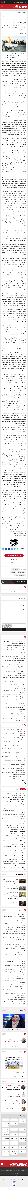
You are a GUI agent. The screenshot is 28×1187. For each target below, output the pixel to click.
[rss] (4, 1179)
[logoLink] (20, 6)
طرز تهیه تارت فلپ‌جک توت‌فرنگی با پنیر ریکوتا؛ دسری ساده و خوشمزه (13, 784)
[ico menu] (3, 6)
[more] (4, 874)
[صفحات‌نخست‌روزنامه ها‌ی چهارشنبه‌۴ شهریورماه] (14, 1063)
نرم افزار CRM (14, 1135)
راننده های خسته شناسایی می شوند (17, 591)
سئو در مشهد (23, 1135)
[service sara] (21, 2)
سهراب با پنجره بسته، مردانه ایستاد (14, 1096)
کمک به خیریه (6, 1138)
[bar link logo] (3, 2)
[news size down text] (8, 34)
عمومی (19, 12)
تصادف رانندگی (21, 572)
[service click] (14, 2)
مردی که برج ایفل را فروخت (13, 902)
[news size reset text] (5, 34)
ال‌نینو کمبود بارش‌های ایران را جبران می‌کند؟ (12, 1108)
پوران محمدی (15, 569)
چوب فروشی (14, 1120)
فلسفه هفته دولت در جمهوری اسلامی (13, 1039)
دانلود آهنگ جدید (6, 1130)
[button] (18, 1047)
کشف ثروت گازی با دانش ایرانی (14, 1104)
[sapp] (23, 1179)
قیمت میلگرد (6, 1151)
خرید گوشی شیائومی (6, 1124)
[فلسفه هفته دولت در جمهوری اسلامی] (23, 1040)
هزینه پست (23, 1129)
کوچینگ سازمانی (14, 1147)
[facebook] (9, 549)
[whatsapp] (17, 549)
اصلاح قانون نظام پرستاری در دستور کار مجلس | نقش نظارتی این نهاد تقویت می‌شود (11, 1088)
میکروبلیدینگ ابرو (14, 1143)
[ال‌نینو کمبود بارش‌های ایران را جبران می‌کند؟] (23, 1109)
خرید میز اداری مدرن (14, 1152)
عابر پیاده (13, 572)
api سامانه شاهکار (24, 1121)
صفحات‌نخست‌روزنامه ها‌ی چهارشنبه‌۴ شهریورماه (16, 1073)
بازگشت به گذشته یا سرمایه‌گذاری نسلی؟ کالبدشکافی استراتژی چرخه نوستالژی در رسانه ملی (10, 881)
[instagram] (8, 1179)
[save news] (8, 16)
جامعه (24, 12)
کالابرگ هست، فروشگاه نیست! (12, 898)
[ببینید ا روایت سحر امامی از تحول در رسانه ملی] (14, 1021)
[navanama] (25, 2)
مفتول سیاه (23, 1147)
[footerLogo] (18, 1164)
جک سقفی (23, 1151)
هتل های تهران (14, 1138)
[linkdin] (6, 549)
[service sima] (17, 2)
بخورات (16, 1129)
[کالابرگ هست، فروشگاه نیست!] (22, 895)
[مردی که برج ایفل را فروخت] (22, 903)
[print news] (3, 16)
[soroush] (3, 549)
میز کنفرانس (6, 1155)
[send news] (5, 16)
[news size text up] (3, 34)
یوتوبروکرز (7, 1120)
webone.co (6, 1135)
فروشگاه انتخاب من (23, 1139)
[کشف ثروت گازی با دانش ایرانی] (23, 1102)
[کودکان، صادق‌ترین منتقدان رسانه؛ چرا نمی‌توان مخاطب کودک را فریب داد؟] (22, 888)
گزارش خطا (13, 559)
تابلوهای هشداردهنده (20, 575)
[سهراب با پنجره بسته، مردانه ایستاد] (23, 1094)
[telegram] (15, 549)
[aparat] (19, 1179)
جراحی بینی (15, 1123)
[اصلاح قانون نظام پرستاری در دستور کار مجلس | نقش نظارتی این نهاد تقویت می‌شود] (23, 1087)
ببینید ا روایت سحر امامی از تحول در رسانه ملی (16, 1030)
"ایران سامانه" (18, 1176)
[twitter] (12, 549)
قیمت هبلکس (6, 1147)
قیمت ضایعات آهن (6, 1143)
